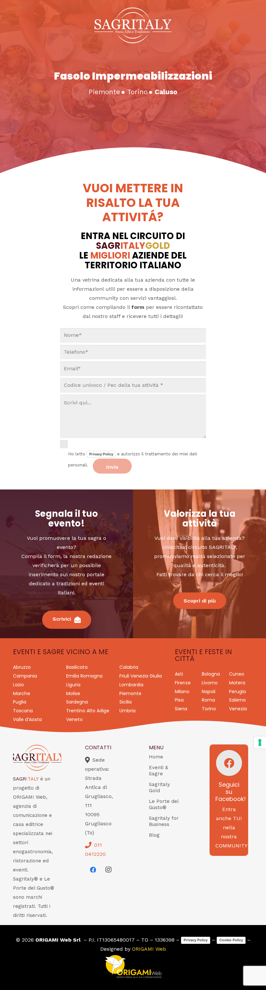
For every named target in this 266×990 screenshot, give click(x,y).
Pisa (179, 700)
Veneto (74, 719)
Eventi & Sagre (158, 771)
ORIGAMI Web (149, 949)
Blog (154, 835)
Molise (73, 693)
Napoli (208, 691)
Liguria (73, 684)
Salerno (237, 700)
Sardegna (77, 702)
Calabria (128, 667)
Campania (25, 676)
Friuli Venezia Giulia (140, 676)
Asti (179, 674)
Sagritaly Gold (159, 787)
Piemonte (130, 693)
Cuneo (236, 674)
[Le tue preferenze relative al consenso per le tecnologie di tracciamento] (260, 742)
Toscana (23, 710)
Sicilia (125, 702)
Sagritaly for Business (164, 821)
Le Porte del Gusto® (163, 804)
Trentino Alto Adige (87, 710)
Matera (237, 682)
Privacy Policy (101, 454)
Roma (208, 700)
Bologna (211, 674)
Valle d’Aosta (27, 719)
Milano (182, 691)
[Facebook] (93, 870)
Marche (21, 693)
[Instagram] (108, 870)
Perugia (237, 691)
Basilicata (77, 667)
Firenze (183, 682)
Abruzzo (22, 667)
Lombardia (131, 684)
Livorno (210, 682)
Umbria (127, 710)
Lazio (18, 684)
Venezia (238, 708)
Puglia (19, 702)
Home (156, 757)
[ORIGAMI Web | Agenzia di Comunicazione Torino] (133, 967)
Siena (181, 708)
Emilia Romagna (84, 676)
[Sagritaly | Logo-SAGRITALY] (132, 25)
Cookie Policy (231, 940)
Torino (209, 708)
